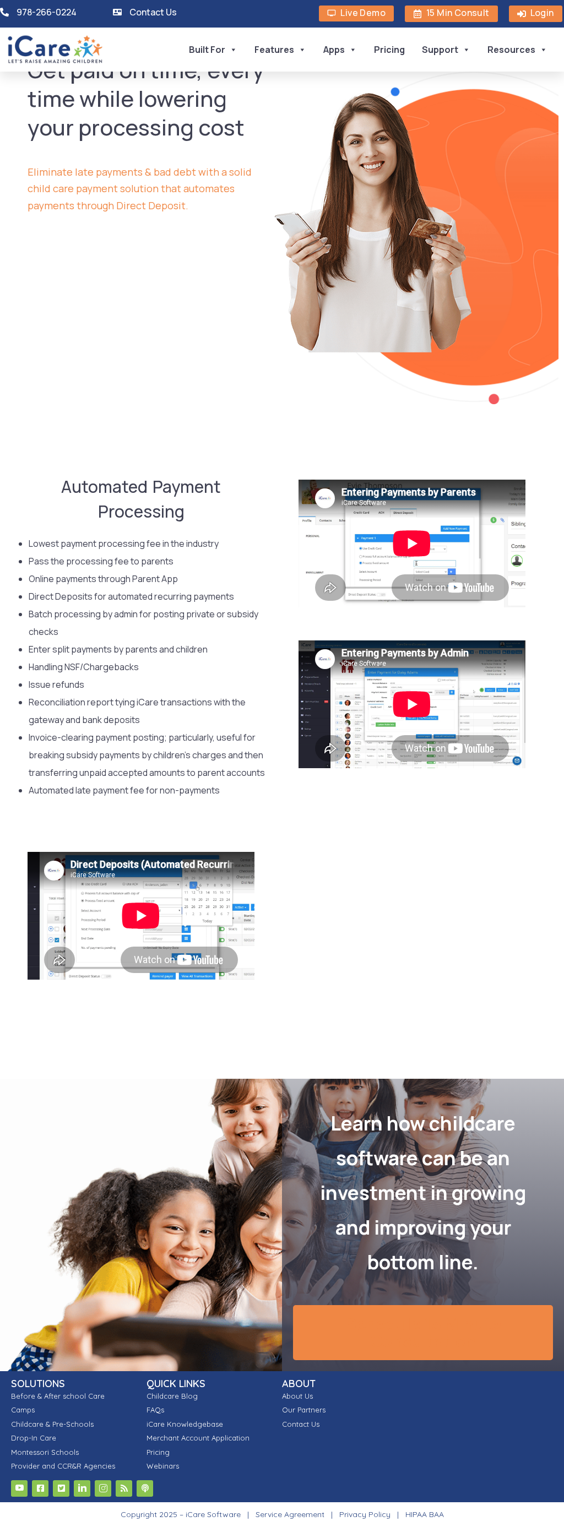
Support (440, 50)
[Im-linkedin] (82, 1488)
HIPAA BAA (424, 1514)
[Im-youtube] (19, 1488)
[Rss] (124, 1488)
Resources (511, 50)
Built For (207, 50)
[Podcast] (145, 1488)
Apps (334, 50)
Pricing (389, 50)
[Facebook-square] (40, 1488)
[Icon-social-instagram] (103, 1488)
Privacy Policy (365, 1514)
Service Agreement (291, 1514)
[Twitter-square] (61, 1488)
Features (274, 50)
